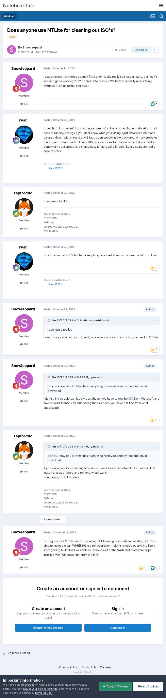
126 (25, 103)
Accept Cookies (117, 686)
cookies (29, 684)
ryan (23, 120)
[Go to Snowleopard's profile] (11, 49)
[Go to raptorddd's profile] (24, 207)
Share (121, 49)
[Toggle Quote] (49, 320)
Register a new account (48, 627)
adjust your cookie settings (40, 688)
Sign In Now (117, 627)
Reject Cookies (148, 686)
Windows (51, 52)
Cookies (105, 667)
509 (25, 228)
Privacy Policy (68, 667)
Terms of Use (43, 692)
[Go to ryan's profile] (24, 135)
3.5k (25, 155)
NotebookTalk (18, 6)
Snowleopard (32, 47)
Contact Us (89, 667)
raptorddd (23, 193)
